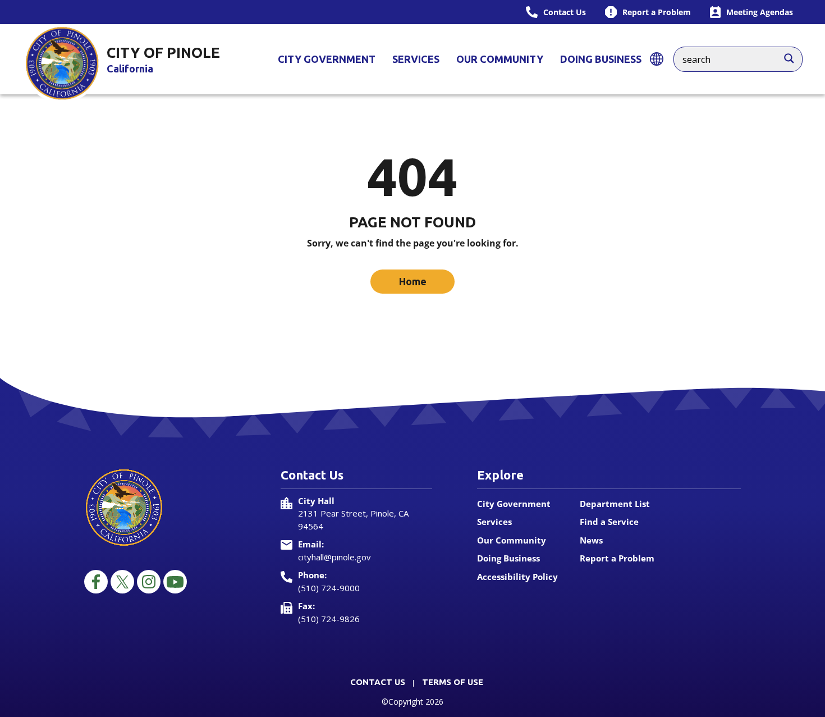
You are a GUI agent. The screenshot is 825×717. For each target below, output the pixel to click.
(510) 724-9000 (329, 587)
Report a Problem (617, 558)
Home (413, 281)
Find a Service (609, 521)
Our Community (499, 59)
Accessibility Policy (517, 576)
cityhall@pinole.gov (334, 557)
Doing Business (600, 59)
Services (415, 59)
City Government (326, 59)
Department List (615, 503)
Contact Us (377, 682)
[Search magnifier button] (794, 55)
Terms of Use (452, 682)
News (591, 540)
